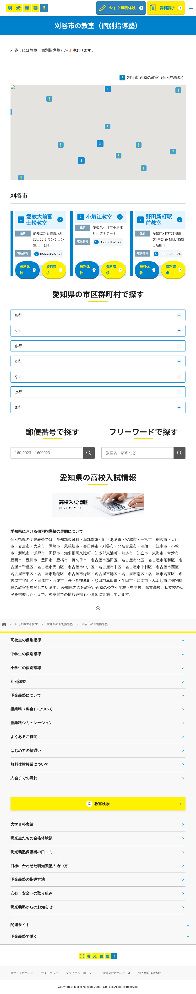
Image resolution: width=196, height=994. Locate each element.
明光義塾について (26, 695)
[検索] (89, 453)
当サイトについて (22, 973)
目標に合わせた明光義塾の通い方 (39, 866)
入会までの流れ (24, 778)
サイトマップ (49, 973)
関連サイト (20, 925)
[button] (191, 8)
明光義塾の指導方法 (28, 879)
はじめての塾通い (26, 750)
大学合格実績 (22, 824)
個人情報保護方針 (149, 973)
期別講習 (18, 681)
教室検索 (102, 804)
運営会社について (114, 973)
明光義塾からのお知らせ (32, 907)
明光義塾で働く (24, 936)
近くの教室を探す (26, 624)
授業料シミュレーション (32, 723)
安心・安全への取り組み (32, 893)
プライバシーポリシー (80, 973)
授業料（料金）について (32, 709)
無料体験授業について (30, 764)
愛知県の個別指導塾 (60, 624)
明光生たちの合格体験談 (32, 838)
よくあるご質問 (24, 737)
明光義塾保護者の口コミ (32, 852)
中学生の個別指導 (26, 654)
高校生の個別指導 (26, 640)
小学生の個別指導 (26, 668)
